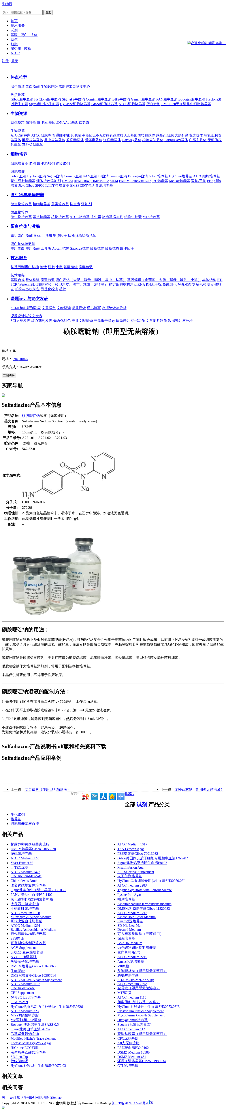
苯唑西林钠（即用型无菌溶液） (199, 789)
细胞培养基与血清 (25, 824)
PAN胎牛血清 (166, 99)
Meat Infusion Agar (131, 867)
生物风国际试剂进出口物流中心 (65, 86)
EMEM (124, 181)
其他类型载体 (32, 144)
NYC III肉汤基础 (24, 957)
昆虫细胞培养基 (23, 181)
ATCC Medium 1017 (132, 844)
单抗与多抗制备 (27, 289)
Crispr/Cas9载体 (176, 140)
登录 (14, 61)
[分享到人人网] (103, 796)
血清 (32, 163)
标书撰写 (94, 308)
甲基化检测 (49, 289)
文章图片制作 (156, 321)
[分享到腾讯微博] (94, 796)
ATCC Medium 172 (25, 858)
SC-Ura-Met (19, 1002)
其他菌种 (78, 135)
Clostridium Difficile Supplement (140, 1011)
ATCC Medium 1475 (25, 872)
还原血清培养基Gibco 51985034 (141, 1061)
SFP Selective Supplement (135, 872)
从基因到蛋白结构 (25, 267)
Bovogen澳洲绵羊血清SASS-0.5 (35, 1024)
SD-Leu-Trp (19, 1057)
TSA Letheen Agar (130, 849)
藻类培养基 (60, 204)
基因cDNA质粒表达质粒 (104, 135)
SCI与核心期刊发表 (26, 308)
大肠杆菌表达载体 (189, 135)
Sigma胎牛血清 (73, 99)
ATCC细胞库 (41, 135)
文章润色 (49, 308)
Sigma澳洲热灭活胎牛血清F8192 (142, 863)
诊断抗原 (75, 235)
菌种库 (31, 122)
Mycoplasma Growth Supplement (140, 1015)
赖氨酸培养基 (128, 975)
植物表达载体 (153, 140)
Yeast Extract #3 (22, 863)
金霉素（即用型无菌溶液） (138, 988)
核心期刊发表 (41, 321)
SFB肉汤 (17, 938)
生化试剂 (18, 814)
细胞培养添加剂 (48, 181)
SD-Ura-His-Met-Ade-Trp (135, 980)
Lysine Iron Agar (129, 894)
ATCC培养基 (80, 217)
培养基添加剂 (112, 217)
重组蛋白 (18, 235)
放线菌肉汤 (19, 1061)
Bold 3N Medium (129, 943)
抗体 (37, 235)
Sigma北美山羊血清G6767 (30, 1029)
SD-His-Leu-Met (129, 925)
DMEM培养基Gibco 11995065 (33, 966)
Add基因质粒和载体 (139, 135)
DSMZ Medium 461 (131, 1057)
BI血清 (103, 176)
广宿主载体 (198, 140)
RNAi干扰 (154, 284)
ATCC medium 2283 (132, 885)
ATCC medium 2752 (132, 984)
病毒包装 (86, 267)
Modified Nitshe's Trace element (33, 1038)
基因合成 (18, 280)
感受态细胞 (165, 135)
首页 (14, 21)
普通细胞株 (61, 135)
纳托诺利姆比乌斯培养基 (136, 948)
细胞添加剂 (46, 163)
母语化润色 (62, 321)
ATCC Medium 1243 (132, 913)
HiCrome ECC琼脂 (25, 1048)
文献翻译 (64, 308)
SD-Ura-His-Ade (23, 988)
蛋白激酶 (33, 86)
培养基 (16, 819)
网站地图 (42, 1097)
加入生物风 (25, 1097)
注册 (5, 61)
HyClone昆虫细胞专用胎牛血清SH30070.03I (151, 881)
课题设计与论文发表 (29, 298)
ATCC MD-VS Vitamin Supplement (36, 980)
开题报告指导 (104, 321)
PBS (210, 181)
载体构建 (33, 280)
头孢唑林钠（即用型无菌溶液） (142, 971)
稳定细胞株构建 (121, 284)
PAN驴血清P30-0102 (133, 1048)
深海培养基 (126, 938)
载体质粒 (18, 122)
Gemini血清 (118, 176)
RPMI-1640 (82, 181)
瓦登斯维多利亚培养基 (28, 943)
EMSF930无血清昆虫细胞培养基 (186, 104)
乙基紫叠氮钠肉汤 (25, 1034)
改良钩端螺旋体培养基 (28, 885)
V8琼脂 (123, 966)
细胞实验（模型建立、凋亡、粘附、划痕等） (72, 284)
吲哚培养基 (126, 899)
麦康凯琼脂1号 (128, 952)
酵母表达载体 (32, 140)
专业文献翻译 (82, 321)
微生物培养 (19, 212)
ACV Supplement (23, 948)
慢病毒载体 (93, 140)
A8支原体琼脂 (128, 1043)
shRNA (139, 284)
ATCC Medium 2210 (132, 957)
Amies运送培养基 (130, 961)
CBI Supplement (22, 993)
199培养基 (160, 181)
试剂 (142, 804)
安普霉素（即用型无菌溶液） (48, 789)
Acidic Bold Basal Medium (136, 917)
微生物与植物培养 (27, 194)
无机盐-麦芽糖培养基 (27, 952)
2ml (16, 359)
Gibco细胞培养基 (104, 104)
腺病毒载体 (75, 140)
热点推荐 (19, 77)
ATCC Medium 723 (25, 1011)
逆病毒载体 (112, 140)
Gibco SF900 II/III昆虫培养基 (47, 185)
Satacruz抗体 (79, 248)
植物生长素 (133, 217)
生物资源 (19, 113)
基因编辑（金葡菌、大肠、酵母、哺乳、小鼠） (164, 280)
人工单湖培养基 (129, 876)
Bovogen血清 (138, 176)
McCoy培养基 (179, 181)
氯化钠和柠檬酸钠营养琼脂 (32, 899)
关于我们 (9, 1097)
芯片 (62, 289)
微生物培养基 (21, 204)
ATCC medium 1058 (25, 913)
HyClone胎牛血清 (47, 99)
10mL (23, 359)
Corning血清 (73, 176)
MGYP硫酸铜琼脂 (25, 1015)
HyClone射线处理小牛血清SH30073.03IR (148, 1006)
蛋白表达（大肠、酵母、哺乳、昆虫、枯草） (91, 280)
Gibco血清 (18, 176)
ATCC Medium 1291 (25, 925)
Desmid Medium (129, 929)
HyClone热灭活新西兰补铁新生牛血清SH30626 (47, 1006)
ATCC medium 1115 (131, 997)
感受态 (83, 122)
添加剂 (86, 204)
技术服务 (19, 257)
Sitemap (56, 1097)
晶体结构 (209, 280)
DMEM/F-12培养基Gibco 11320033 (143, 908)
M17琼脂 (124, 993)
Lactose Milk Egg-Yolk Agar (31, 1043)
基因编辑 (71, 267)
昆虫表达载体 (54, 140)
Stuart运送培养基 (130, 921)
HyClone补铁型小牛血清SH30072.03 (38, 1065)
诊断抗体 (89, 235)
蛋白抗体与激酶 (25, 226)
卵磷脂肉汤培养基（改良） (138, 1002)
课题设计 (79, 308)
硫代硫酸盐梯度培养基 (28, 934)
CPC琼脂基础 (127, 1038)
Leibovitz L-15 (140, 181)
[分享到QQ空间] (112, 796)
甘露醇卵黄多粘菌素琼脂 (30, 844)
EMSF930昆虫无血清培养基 (91, 185)
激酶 (29, 235)
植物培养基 (41, 204)
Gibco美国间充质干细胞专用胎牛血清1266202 (152, 858)
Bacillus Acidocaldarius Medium (33, 929)
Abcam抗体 (60, 248)
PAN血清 (90, 176)
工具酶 (46, 235)
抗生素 (75, 204)
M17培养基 (151, 217)
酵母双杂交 (186, 284)
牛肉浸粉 (18, 971)
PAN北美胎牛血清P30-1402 (32, 894)
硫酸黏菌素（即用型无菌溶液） (142, 1034)
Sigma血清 (55, 176)
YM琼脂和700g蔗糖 (26, 1020)
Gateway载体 (131, 140)
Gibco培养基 (158, 176)
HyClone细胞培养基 (75, 104)
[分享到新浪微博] (85, 796)
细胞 (51, 267)
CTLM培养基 (127, 1065)
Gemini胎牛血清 (143, 99)
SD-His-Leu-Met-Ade (26, 876)
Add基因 (71, 122)
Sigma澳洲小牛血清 (44, 104)
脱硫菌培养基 (21, 853)
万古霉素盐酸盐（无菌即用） (140, 934)
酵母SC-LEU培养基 (26, 997)
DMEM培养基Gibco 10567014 (33, 975)
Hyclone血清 (36, 176)
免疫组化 (169, 284)
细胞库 (42, 122)
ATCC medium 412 (131, 1029)
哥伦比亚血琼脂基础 (26, 921)
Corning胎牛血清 (98, 99)
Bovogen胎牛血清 (191, 99)
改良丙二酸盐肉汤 (25, 904)
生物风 (7, 4)
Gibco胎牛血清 (22, 99)
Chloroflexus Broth (24, 881)
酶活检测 (203, 284)
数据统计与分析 (114, 308)
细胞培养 (19, 154)
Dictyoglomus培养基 (132, 1020)
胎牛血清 (18, 86)
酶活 (43, 267)
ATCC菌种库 (20, 135)
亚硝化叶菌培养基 (25, 908)
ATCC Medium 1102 (25, 984)
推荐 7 (129, 794)
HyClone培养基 (180, 176)
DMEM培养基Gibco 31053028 (33, 849)
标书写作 (138, 321)
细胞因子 (60, 235)
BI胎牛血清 (121, 99)
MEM (114, 181)
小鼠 (59, 267)
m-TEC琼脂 (19, 867)
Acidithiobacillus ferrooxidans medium (144, 904)
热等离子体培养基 (25, 961)
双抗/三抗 (198, 181)
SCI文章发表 (20, 321)
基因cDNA (57, 122)
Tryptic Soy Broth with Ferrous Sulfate (144, 890)
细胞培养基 (19, 163)
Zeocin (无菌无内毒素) (134, 1024)
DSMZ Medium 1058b (133, 1052)
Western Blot (27, 284)
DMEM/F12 (100, 181)
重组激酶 (33, 248)
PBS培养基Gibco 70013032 (137, 853)
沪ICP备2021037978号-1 (130, 1103)
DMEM (67, 181)
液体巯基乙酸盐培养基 (28, 1052)
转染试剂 (63, 163)
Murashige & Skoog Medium (31, 917)
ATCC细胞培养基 (132, 104)
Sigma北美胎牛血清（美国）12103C (38, 890)
